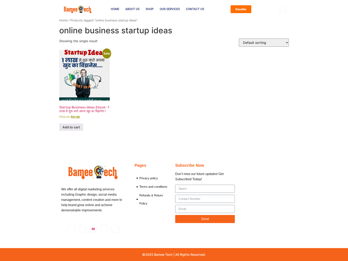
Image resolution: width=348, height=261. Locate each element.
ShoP (150, 9)
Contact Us (195, 9)
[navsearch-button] (283, 9)
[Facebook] (71, 229)
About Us (132, 9)
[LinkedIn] (104, 229)
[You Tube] (93, 229)
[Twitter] (115, 229)
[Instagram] (82, 229)
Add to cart (71, 127)
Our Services (170, 9)
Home (115, 9)
